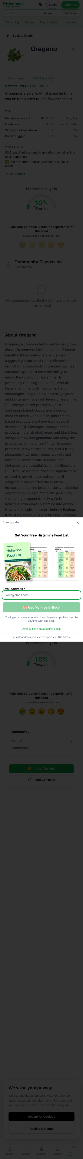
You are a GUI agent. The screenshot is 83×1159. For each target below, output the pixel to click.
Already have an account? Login (41, 628)
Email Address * (14, 589)
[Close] (77, 522)
